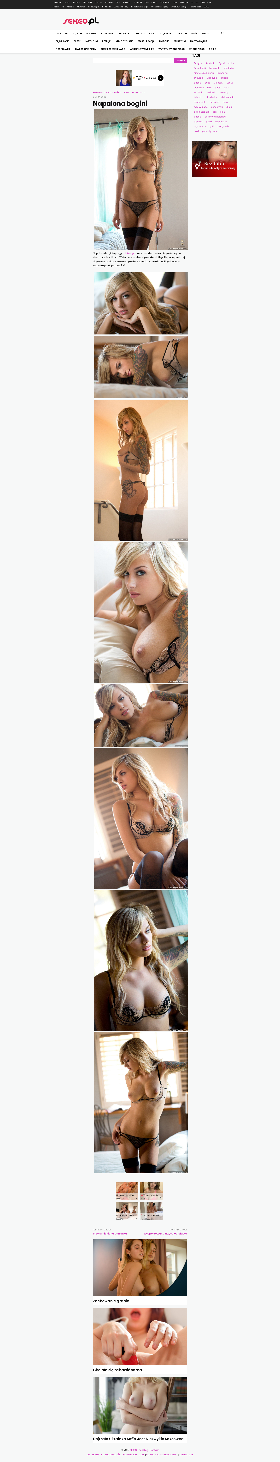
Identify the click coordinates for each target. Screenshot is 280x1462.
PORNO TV (152, 1454)
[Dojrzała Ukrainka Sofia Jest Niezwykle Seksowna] (140, 1405)
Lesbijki (195, 2)
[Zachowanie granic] (140, 1267)
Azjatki (67, 2)
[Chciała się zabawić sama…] (140, 1336)
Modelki (70, 7)
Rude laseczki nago (139, 7)
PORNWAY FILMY (169, 1454)
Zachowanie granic (111, 1301)
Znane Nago (196, 7)
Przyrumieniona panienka (110, 1233)
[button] (223, 33)
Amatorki (57, 2)
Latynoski (184, 2)
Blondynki (87, 2)
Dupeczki (138, 2)
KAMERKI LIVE (186, 1454)
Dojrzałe (127, 2)
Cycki (118, 2)
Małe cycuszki (207, 2)
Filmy (175, 2)
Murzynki (81, 7)
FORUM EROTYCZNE (133, 1454)
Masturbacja (58, 7)
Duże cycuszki (151, 2)
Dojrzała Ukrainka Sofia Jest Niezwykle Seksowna (138, 1438)
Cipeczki (109, 2)
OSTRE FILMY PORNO (98, 1454)
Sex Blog (143, 1450)
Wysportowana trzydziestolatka (165, 1233)
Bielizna (76, 2)
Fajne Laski (164, 2)
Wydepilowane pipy (159, 7)
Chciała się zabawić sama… (119, 1370)
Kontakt (154, 1450)
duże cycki (130, 253)
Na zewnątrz (93, 7)
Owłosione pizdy (121, 7)
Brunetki (98, 2)
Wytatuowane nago (179, 7)
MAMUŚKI (116, 1454)
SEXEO (206, 7)
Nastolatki (106, 7)
